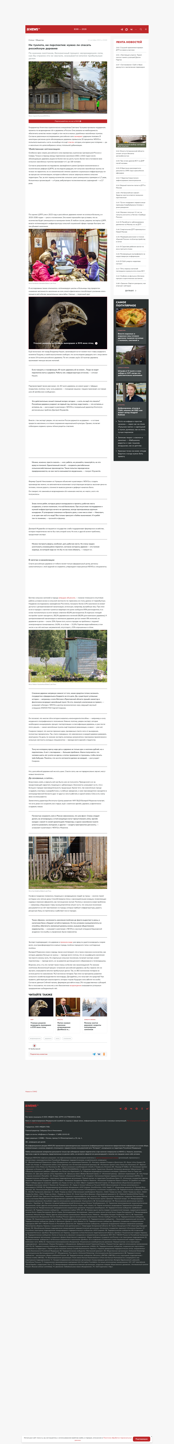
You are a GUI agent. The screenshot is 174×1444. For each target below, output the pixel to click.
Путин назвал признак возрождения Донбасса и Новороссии (63, 1027)
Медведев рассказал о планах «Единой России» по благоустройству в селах (130, 239)
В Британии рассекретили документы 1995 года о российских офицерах (130, 170)
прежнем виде (66, 942)
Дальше (129, 291)
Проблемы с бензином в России (80, 29)
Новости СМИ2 (31, 1091)
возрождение (75, 985)
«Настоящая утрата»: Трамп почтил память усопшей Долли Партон (129, 57)
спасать (71, 142)
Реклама (28, 1111)
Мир (32, 1019)
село (57, 1038)
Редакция (29, 1109)
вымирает (78, 136)
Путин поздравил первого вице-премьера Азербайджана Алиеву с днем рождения (131, 204)
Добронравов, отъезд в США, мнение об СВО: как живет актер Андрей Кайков (130, 411)
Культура (121, 405)
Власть (60, 1019)
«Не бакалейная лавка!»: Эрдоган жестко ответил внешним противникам (129, 195)
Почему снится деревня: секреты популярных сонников (92, 1026)
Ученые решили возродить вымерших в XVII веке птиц (41, 1025)
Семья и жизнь (89, 1019)
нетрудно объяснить (67, 598)
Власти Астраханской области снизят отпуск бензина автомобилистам (130, 153)
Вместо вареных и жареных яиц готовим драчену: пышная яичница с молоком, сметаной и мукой (130, 338)
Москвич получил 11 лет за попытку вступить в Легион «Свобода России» (131, 214)
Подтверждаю (142, 1439)
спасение (67, 1038)
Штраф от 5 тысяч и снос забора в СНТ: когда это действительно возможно (130, 373)
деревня (48, 1038)
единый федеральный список (107, 1158)
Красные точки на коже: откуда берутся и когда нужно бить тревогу (132, 454)
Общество (122, 330)
